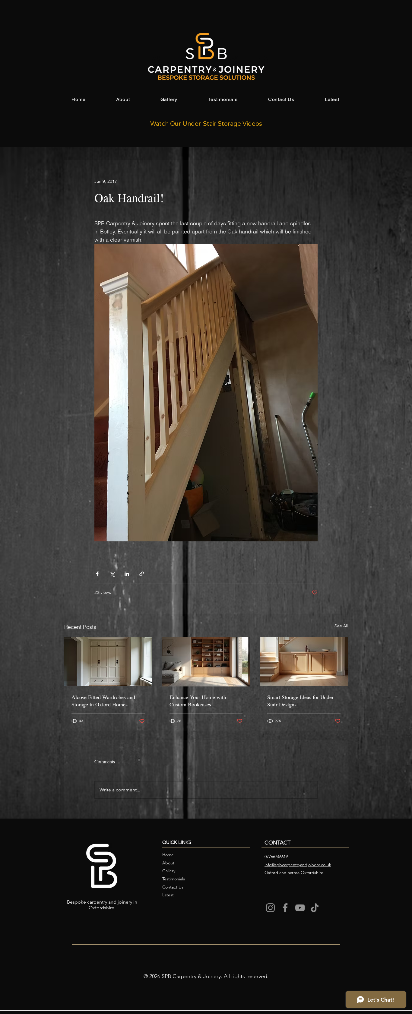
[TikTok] (315, 908)
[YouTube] (300, 908)
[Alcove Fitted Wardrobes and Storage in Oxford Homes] (108, 661)
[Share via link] (141, 574)
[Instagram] (270, 908)
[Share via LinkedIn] (127, 574)
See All (341, 626)
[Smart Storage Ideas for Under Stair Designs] (304, 661)
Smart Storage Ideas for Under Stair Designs (300, 700)
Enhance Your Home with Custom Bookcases (198, 700)
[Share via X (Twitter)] (112, 574)
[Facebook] (285, 908)
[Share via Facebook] (97, 574)
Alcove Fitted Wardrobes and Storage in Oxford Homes (103, 700)
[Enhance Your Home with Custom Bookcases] (206, 661)
